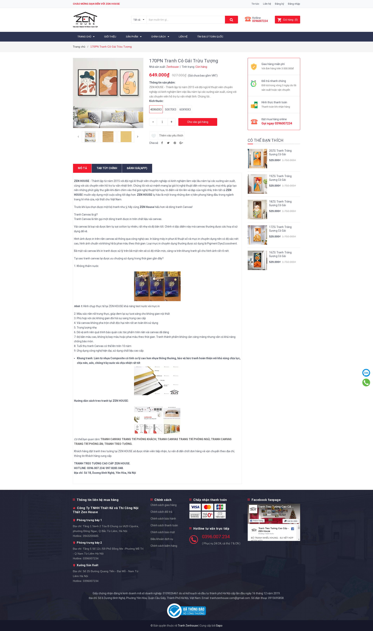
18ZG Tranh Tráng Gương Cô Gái (280, 203)
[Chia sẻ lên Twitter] (168, 143)
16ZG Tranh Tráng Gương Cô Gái (280, 254)
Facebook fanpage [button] (266, 500)
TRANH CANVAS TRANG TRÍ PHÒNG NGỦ (184, 439)
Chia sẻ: (154, 142)
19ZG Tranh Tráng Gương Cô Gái (280, 178)
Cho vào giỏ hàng (197, 121)
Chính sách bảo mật (163, 532)
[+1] (181, 143)
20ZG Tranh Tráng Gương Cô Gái (280, 152)
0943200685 (90, 535)
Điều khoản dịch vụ (162, 539)
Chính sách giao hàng (164, 505)
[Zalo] (366, 373)
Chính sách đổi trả (161, 511)
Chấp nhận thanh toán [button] (210, 500)
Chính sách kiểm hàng (164, 545)
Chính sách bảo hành (163, 518)
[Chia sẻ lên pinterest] (175, 143)
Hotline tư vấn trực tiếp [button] (211, 528)
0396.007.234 (216, 536)
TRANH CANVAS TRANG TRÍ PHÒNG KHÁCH (128, 439)
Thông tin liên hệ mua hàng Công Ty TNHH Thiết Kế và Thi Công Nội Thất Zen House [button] (106, 506)
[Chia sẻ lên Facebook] (162, 143)
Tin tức (255, 3)
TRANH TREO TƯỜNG (118, 443)
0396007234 (260, 21)
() (290, 19)
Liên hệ (267, 3)
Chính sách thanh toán (164, 525)
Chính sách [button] (162, 500)
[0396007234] (366, 382)
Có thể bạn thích (265, 140)
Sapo (219, 625)
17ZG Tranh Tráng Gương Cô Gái (280, 228)
